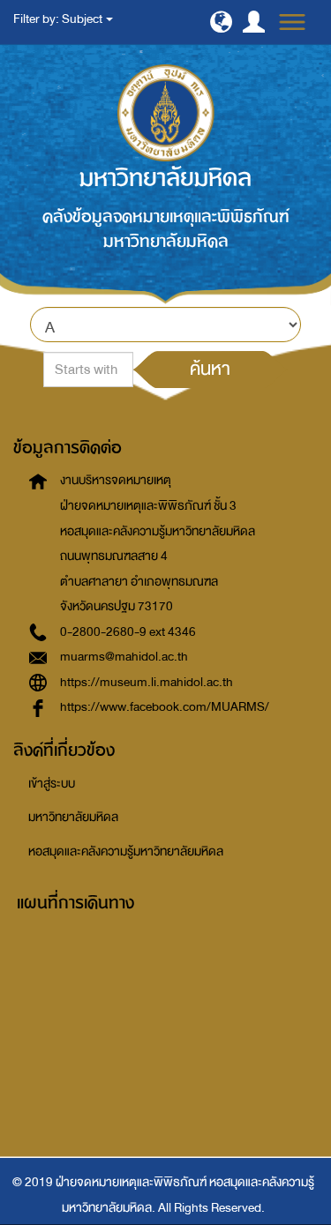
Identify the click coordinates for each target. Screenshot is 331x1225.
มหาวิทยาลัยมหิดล (73, 817)
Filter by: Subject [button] (58, 19)
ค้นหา (210, 369)
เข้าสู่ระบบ (51, 784)
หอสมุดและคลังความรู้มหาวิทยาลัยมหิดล (125, 851)
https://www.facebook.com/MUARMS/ (164, 707)
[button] (221, 21)
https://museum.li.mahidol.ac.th (146, 682)
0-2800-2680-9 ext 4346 (128, 632)
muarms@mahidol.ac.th (124, 657)
